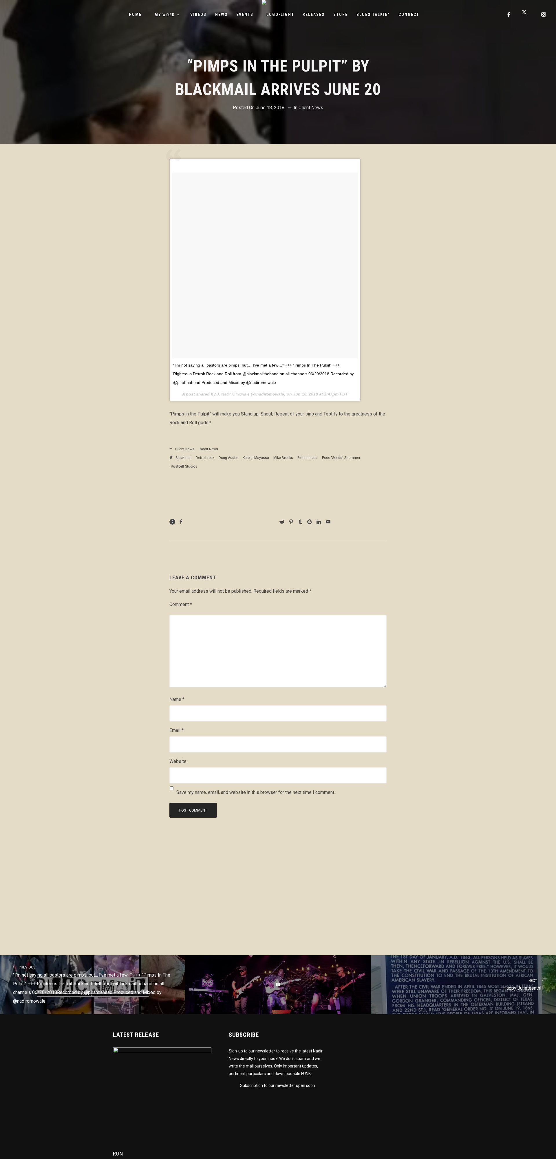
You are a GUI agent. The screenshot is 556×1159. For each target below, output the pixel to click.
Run (118, 1153)
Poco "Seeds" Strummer (341, 458)
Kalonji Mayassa (256, 458)
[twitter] (526, 14)
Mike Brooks (283, 458)
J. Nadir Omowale (233, 394)
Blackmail (183, 458)
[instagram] (543, 14)
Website (177, 761)
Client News (311, 107)
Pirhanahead (307, 458)
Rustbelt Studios (184, 466)
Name (176, 699)
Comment (180, 604)
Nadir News (209, 449)
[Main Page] (278, 985)
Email (176, 730)
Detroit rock (205, 458)
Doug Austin (228, 458)
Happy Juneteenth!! (523, 985)
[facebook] (509, 14)
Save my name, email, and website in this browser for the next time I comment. (255, 792)
